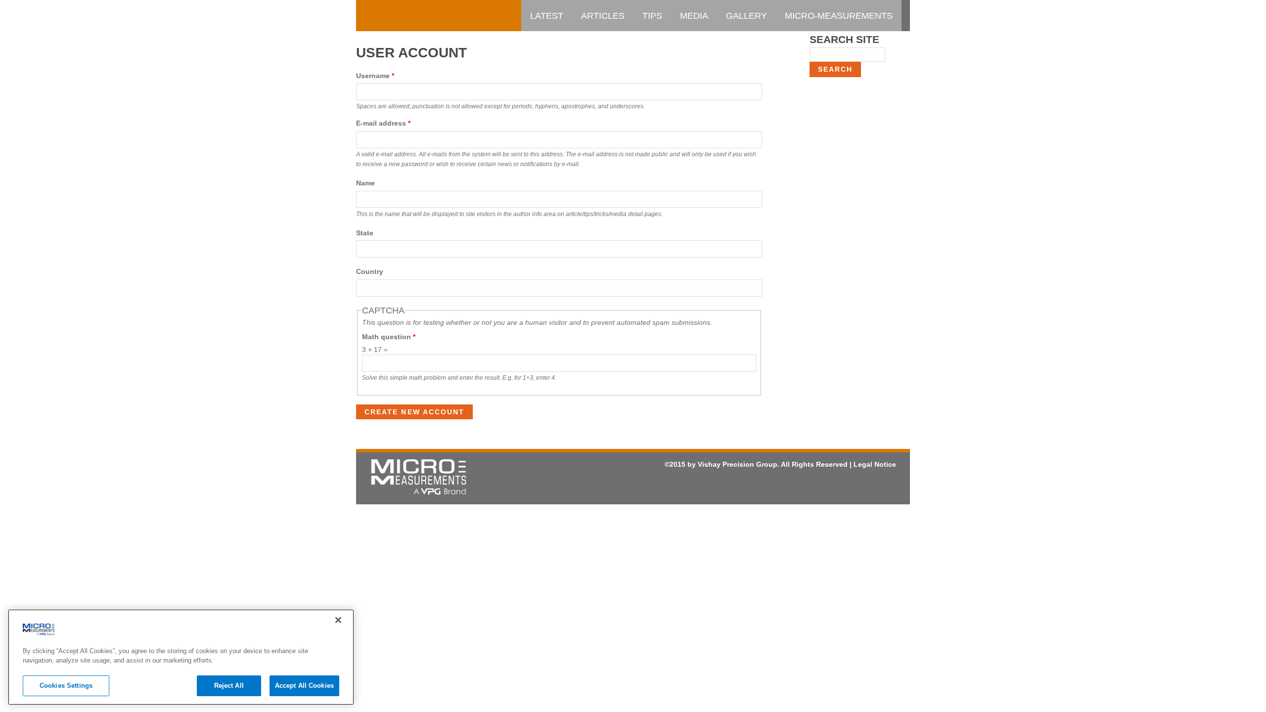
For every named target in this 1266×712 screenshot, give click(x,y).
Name (365, 183)
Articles (603, 16)
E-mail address (383, 123)
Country (369, 271)
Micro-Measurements (839, 16)
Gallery (746, 16)
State (364, 233)
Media (694, 16)
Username (375, 76)
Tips (652, 16)
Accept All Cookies (304, 685)
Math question (388, 337)
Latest (546, 16)
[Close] (338, 620)
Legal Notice (875, 464)
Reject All (229, 685)
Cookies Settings (66, 685)
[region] (181, 657)
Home (378, 16)
